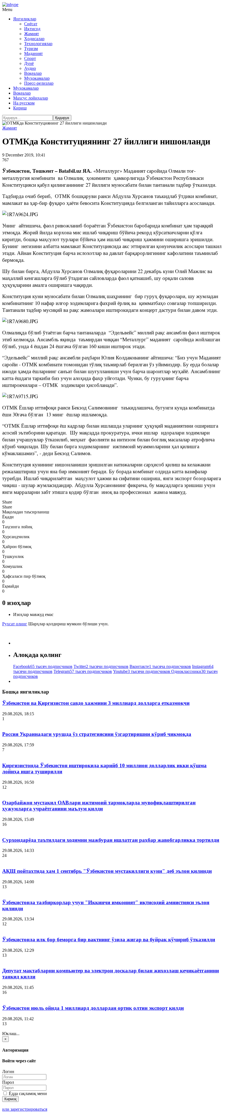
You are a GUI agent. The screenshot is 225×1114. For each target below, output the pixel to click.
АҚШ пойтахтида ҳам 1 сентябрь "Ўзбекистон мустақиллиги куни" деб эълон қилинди (107, 871)
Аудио (30, 68)
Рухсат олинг (14, 623)
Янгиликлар (24, 18)
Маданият (33, 53)
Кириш (20, 108)
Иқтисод (32, 28)
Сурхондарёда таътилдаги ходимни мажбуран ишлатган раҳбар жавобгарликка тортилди (110, 840)
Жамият (31, 33)
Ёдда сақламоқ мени (27, 1093)
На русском (24, 103)
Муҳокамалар (37, 78)
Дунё (29, 63)
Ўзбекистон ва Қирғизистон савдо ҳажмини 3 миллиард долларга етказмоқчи (96, 703)
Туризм (31, 48)
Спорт (30, 58)
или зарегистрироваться (24, 1109)
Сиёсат (30, 23)
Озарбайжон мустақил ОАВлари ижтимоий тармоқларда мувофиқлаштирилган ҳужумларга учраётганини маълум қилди (99, 806)
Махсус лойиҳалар (30, 98)
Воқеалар (33, 73)
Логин (8, 1071)
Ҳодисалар (34, 38)
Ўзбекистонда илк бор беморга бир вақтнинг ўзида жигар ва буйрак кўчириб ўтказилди (108, 939)
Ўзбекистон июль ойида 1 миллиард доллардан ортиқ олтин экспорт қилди (93, 1008)
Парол (8, 1082)
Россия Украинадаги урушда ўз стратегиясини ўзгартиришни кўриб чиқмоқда (96, 734)
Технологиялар (38, 43)
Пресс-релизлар (39, 83)
